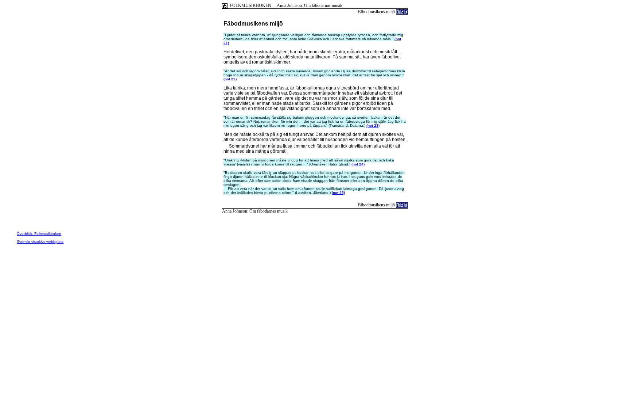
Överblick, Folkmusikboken (39, 234)
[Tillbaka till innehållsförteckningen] (225, 5)
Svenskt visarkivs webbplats (40, 242)
